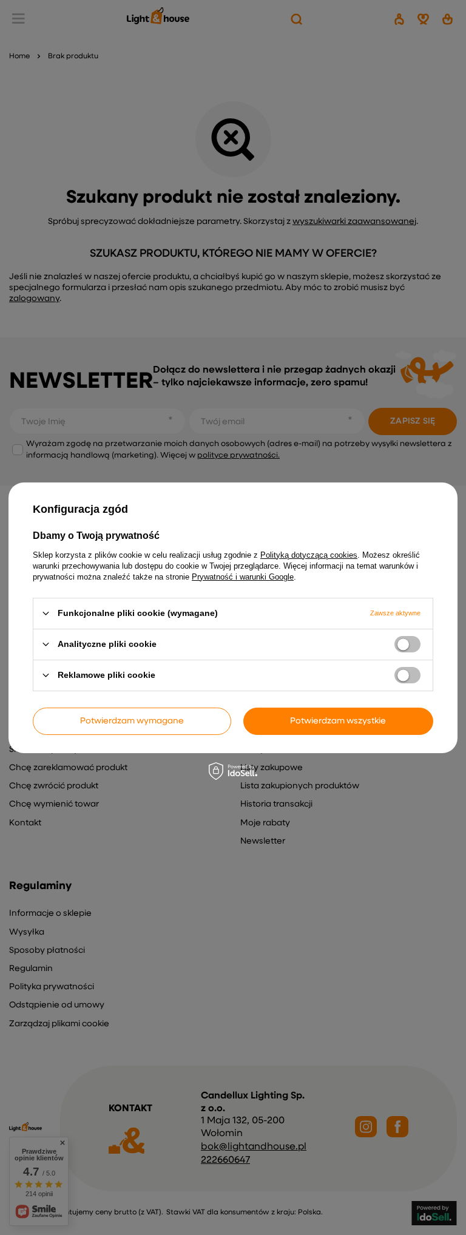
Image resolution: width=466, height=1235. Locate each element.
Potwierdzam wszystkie (338, 721)
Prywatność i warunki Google (243, 576)
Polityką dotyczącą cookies (308, 554)
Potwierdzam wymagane (132, 721)
